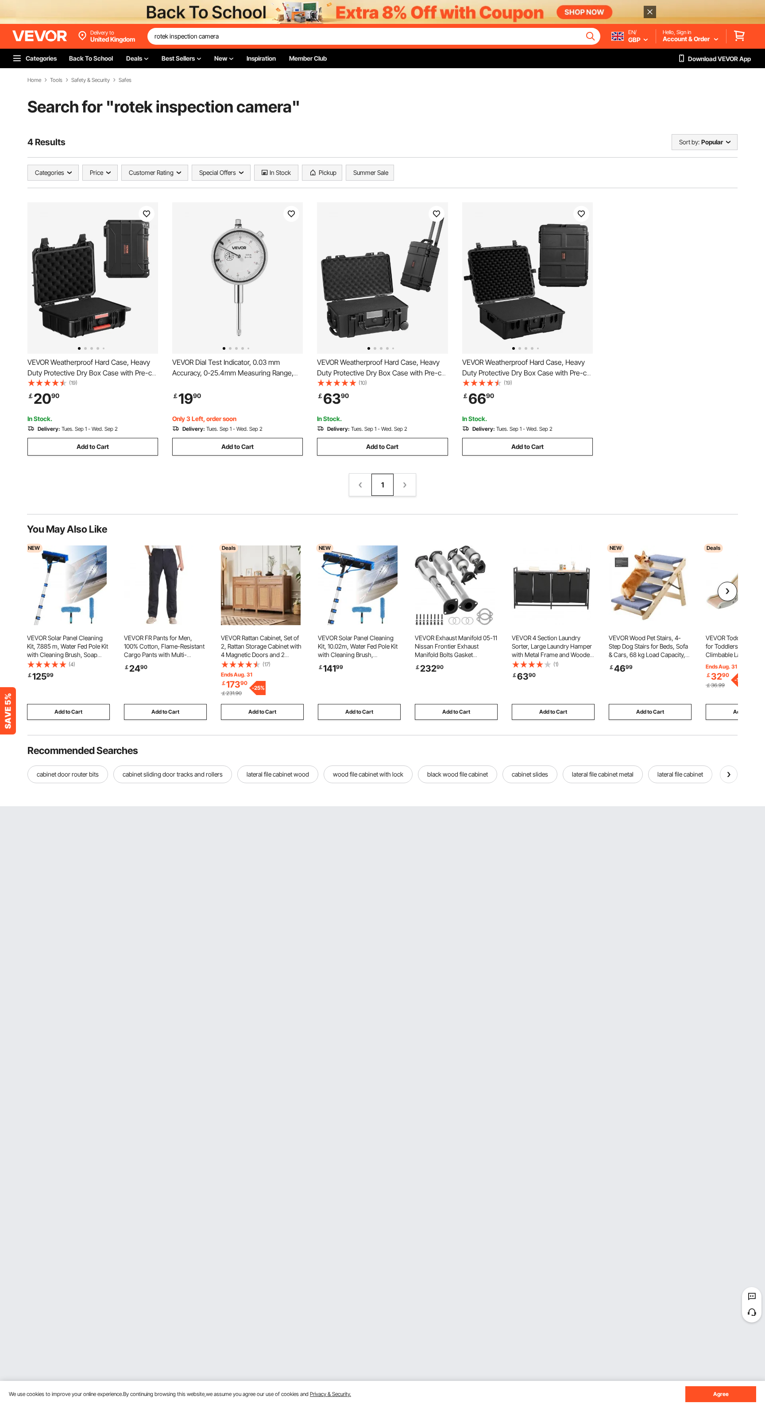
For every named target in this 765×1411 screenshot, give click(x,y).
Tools (56, 80)
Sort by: (689, 142)
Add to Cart (93, 446)
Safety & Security (90, 80)
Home (34, 80)
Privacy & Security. (330, 1394)
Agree (721, 1394)
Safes (125, 80)
